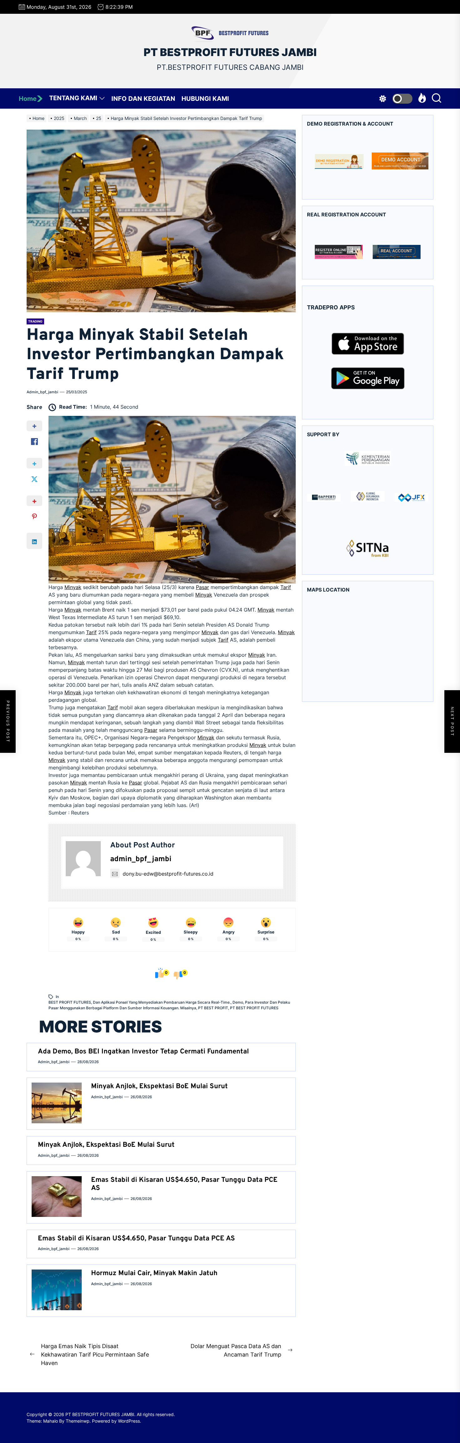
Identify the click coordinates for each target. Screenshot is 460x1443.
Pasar (202, 587)
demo (238, 1002)
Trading (35, 321)
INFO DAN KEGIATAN (143, 98)
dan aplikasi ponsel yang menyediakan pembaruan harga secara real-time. (162, 1002)
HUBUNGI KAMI (205, 98)
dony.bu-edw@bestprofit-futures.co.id (168, 874)
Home (28, 98)
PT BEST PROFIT (213, 1008)
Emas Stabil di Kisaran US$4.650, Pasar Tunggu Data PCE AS (184, 1184)
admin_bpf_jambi (42, 392)
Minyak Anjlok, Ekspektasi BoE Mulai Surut (159, 1086)
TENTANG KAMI (73, 98)
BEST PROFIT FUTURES (70, 1002)
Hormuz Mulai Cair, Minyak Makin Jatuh (154, 1273)
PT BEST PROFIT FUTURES (254, 1008)
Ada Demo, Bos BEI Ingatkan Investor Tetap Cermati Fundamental (143, 1051)
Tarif (285, 587)
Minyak (72, 587)
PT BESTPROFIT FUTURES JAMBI (230, 52)
